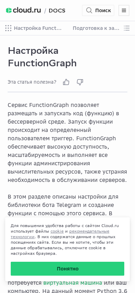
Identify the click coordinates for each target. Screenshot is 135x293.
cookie (57, 231)
